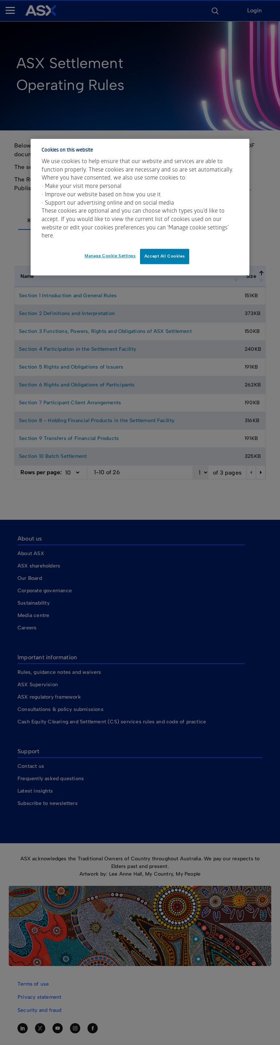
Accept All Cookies (164, 256)
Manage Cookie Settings (110, 255)
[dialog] (140, 207)
